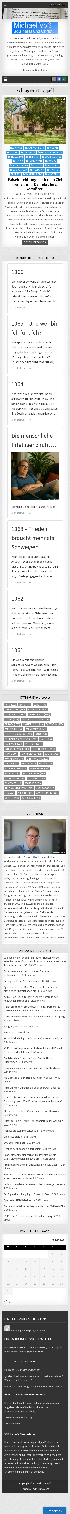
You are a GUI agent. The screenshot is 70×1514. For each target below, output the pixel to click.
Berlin (40, 704)
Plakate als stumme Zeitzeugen (21, 1130)
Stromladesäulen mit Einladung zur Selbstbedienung (33, 1068)
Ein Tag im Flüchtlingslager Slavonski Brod (27, 1194)
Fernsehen (13, 729)
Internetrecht (43, 748)
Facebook (29, 152)
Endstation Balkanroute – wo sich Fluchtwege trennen (34, 1184)
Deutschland (36, 148)
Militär (45, 763)
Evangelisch (33, 724)
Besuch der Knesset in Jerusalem (22, 1148)
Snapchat (53, 165)
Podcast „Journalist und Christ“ (22, 1370)
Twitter (54, 169)
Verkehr (25, 793)
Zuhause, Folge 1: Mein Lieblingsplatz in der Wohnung (33, 1121)
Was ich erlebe (33, 174)
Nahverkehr (39, 768)
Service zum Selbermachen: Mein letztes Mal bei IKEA (33, 1206)
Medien (52, 161)
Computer (37, 709)
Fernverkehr (36, 729)
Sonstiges (13, 783)
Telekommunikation (19, 788)
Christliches (15, 709)
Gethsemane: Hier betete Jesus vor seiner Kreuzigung (34, 1016)
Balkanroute (46, 912)
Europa (14, 152)
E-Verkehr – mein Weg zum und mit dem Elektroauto (33, 1386)
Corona (17, 148)
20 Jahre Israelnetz (14, 1142)
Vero (17, 174)
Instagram (17, 156)
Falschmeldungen (52, 152)
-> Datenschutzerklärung (18, 1417)
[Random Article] (59, 79)
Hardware (13, 744)
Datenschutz (15, 714)
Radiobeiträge (34, 773)
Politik (38, 165)
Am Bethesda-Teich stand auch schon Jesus (28, 1077)
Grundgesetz (42, 70)
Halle (46, 739)
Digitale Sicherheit (35, 719)
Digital (54, 148)
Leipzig (11, 763)
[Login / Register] (64, 79)
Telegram (38, 169)
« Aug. (7, 1301)
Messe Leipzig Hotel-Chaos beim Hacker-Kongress (32, 1111)
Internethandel (17, 748)
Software (37, 778)
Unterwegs (45, 788)
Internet (34, 156)
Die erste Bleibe (13, 1136)
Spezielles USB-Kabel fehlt (19, 1200)
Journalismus (53, 156)
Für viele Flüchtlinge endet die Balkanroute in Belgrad (33, 1038)
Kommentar (36, 161)
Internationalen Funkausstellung (21, 908)
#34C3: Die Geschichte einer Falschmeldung (28, 1216)
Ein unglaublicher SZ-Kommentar (22, 981)
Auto (10, 704)
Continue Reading (34, 242)
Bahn (24, 704)
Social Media (20, 169)
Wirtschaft (31, 798)
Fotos (41, 734)
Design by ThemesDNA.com (35, 1489)
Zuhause (8, 1032)
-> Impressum (12, 1423)
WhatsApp (53, 174)
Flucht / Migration (18, 734)
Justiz (19, 161)
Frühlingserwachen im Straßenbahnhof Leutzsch (30, 1164)
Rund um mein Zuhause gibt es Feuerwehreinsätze (32, 1087)
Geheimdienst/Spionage (21, 739)
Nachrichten (20, 165)
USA (9, 793)
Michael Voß (25, 194)
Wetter (12, 798)
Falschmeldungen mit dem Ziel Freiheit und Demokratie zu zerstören (35, 184)
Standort (33, 783)
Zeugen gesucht (13, 1026)
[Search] (53, 79)
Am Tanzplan (18, 1330)
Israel (11, 753)
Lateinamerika (37, 758)
